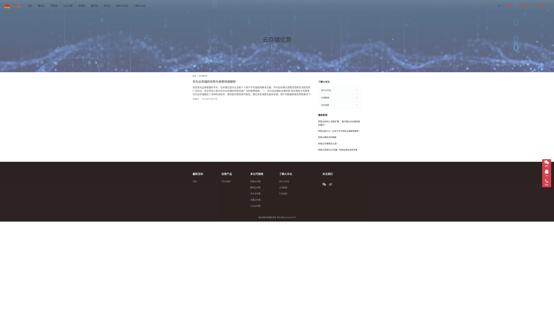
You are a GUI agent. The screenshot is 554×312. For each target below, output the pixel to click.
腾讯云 (94, 5)
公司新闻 (325, 97)
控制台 (509, 5)
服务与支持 (122, 5)
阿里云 (54, 5)
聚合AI (41, 5)
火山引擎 (68, 5)
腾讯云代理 (255, 187)
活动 (30, 5)
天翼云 (81, 5)
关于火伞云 (326, 90)
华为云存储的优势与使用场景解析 (214, 81)
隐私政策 (261, 217)
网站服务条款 (271, 217)
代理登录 (525, 5)
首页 (194, 76)
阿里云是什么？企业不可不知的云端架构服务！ (339, 131)
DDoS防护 (226, 181)
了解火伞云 (139, 5)
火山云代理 (255, 206)
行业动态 (325, 105)
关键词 (196, 99)
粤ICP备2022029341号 (286, 217)
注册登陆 (541, 5)
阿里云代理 (255, 181)
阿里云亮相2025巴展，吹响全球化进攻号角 (337, 149)
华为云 (107, 5)
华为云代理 (255, 193)
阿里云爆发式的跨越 (327, 137)
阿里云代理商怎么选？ (328, 143)
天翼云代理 (255, 199)
